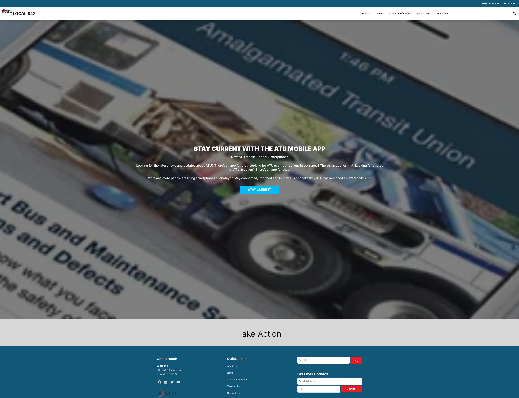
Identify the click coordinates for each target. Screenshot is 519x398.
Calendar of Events (400, 13)
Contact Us (442, 13)
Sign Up (351, 388)
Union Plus (509, 3)
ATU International (490, 3)
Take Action (423, 13)
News (380, 13)
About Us (366, 13)
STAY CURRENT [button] (259, 189)
